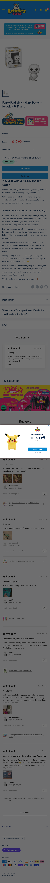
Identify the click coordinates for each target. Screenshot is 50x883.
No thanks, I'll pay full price (37, 452)
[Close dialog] (48, 426)
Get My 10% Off (37, 449)
